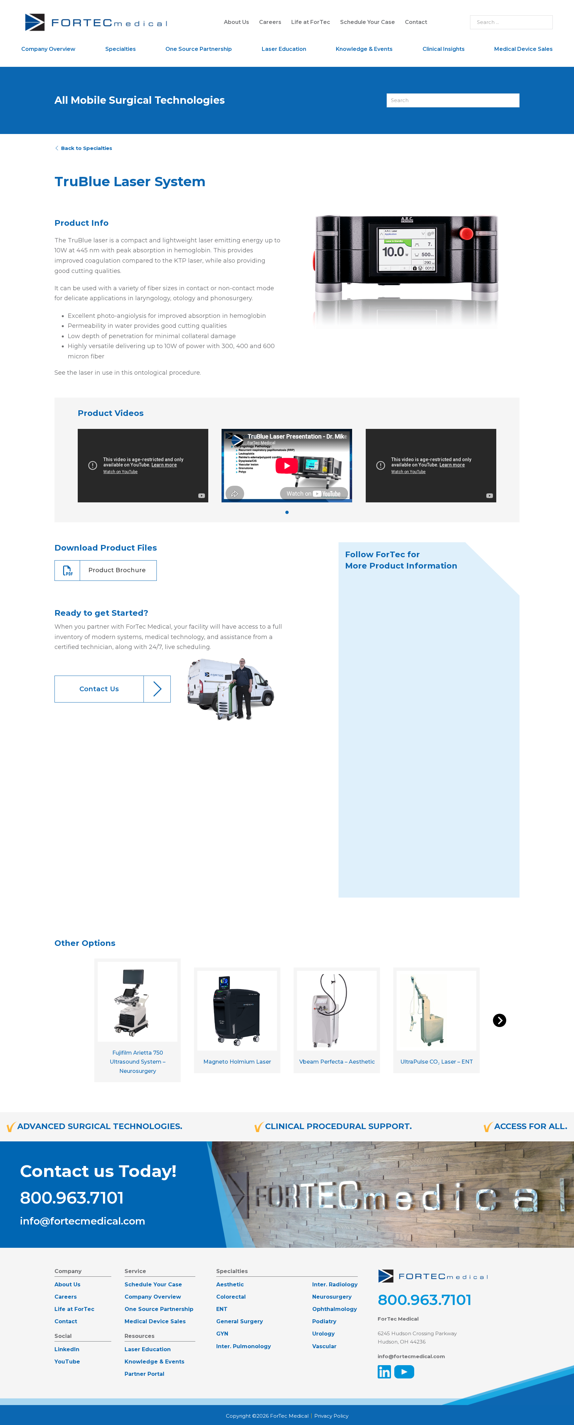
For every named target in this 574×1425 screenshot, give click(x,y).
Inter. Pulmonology (243, 1346)
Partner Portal (144, 1374)
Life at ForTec (310, 22)
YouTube (67, 1362)
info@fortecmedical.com (82, 1221)
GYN (222, 1334)
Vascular (324, 1346)
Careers (270, 22)
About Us (236, 22)
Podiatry (324, 1321)
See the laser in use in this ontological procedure (127, 372)
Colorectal (231, 1297)
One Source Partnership (198, 49)
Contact (416, 22)
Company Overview (48, 49)
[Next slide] (507, 465)
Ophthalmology (334, 1309)
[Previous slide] (67, 465)
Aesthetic (230, 1284)
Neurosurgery (332, 1297)
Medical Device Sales (523, 49)
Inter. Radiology (335, 1284)
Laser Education (284, 49)
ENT (222, 1309)
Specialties (120, 49)
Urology (323, 1334)
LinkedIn (66, 1349)
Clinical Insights (444, 49)
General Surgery (239, 1321)
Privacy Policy (331, 1416)
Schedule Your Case (367, 22)
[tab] (287, 512)
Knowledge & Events (364, 49)
